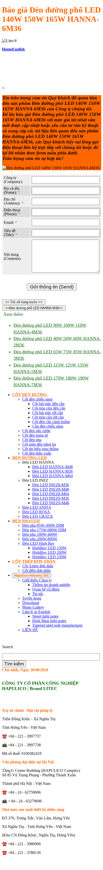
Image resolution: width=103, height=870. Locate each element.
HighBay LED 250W (49, 557)
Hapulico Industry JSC (31, 575)
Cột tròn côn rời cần (48, 417)
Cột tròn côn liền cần (48, 408)
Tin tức (38, 594)
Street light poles (45, 616)
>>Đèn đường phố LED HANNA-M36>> (34, 308)
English (18, 49)
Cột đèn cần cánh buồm (51, 422)
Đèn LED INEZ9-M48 (50, 503)
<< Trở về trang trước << (24, 302)
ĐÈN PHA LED (26, 521)
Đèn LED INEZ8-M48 (50, 489)
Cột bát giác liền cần (48, 404)
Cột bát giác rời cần (47, 413)
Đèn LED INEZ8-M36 (50, 485)
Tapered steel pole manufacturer (57, 625)
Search (7, 647)
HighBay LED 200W (49, 552)
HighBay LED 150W (49, 548)
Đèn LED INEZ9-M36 (50, 498)
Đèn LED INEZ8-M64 (50, 494)
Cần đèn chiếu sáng (47, 426)
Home (7, 49)
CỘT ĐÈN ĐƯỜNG (29, 395)
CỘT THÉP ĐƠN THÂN (34, 561)
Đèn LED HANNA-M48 (52, 467)
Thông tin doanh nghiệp (51, 585)
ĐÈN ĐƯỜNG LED (29, 458)
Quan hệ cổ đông (46, 589)
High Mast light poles (49, 621)
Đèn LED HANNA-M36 (52, 471)
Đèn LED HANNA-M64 (52, 476)
